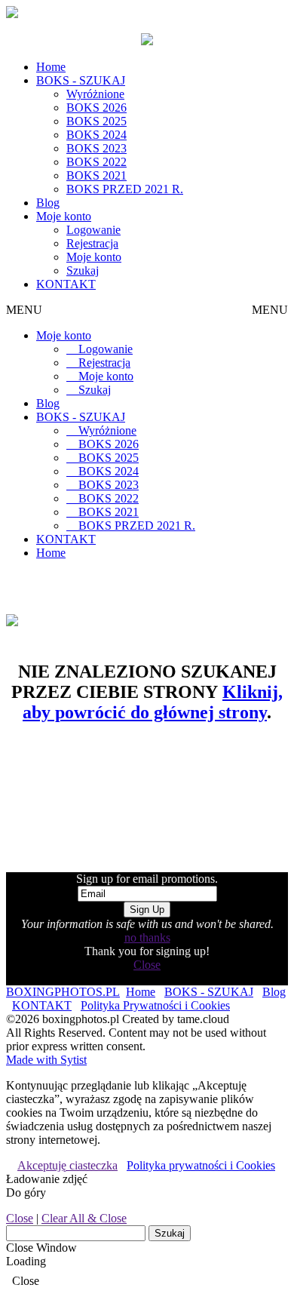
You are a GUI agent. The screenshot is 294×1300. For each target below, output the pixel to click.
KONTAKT (66, 284)
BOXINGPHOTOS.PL (63, 991)
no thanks (147, 937)
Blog (48, 202)
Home (51, 66)
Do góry (26, 1192)
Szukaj (82, 270)
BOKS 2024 (96, 134)
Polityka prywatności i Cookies (201, 1165)
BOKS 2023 (96, 148)
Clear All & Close (84, 1218)
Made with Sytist (46, 1059)
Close (147, 964)
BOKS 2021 (96, 175)
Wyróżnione (95, 94)
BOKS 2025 (96, 121)
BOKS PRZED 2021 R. (124, 189)
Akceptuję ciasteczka (67, 1165)
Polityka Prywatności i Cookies (155, 1005)
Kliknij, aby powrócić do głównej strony (153, 702)
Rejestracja (92, 243)
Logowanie (93, 229)
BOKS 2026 (96, 107)
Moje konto (63, 216)
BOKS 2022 (96, 161)
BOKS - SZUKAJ (80, 80)
